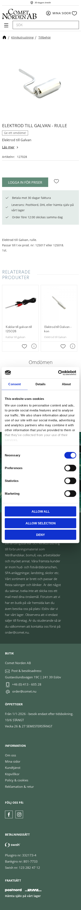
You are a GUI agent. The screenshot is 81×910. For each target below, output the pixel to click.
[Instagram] (19, 814)
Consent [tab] (14, 384)
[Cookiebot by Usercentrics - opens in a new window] (58, 372)
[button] (5, 27)
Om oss (10, 755)
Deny (40, 535)
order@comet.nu (24, 691)
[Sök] (73, 25)
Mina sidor (12, 761)
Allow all (41, 511)
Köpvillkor (12, 774)
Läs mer (8, 147)
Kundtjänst (12, 768)
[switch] (70, 468)
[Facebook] (8, 814)
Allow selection (41, 523)
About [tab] (66, 384)
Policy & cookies (16, 780)
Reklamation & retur (19, 786)
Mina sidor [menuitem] (62, 13)
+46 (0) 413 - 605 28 (26, 684)
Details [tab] (41, 384)
